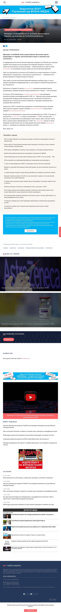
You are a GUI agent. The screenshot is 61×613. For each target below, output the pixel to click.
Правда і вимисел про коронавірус (18, 30)
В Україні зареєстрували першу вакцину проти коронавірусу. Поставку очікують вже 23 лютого (30, 182)
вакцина (6, 248)
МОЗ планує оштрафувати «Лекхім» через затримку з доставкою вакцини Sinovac (28, 150)
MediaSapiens (14, 50)
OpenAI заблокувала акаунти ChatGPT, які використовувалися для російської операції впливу (29, 426)
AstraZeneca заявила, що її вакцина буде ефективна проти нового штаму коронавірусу (26, 207)
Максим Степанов (36, 108)
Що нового (12, 17)
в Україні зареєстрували (32, 94)
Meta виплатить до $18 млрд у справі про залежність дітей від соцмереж (28, 478)
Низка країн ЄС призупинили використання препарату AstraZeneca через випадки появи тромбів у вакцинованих (29, 145)
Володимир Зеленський (17, 111)
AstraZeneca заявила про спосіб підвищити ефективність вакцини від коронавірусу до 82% (29, 202)
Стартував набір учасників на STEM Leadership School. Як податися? (26, 439)
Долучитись (30, 231)
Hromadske (6, 69)
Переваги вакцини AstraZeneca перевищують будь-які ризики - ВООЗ (25, 186)
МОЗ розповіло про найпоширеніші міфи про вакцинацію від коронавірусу (27, 160)
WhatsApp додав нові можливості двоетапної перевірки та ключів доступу (28, 435)
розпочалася (29, 88)
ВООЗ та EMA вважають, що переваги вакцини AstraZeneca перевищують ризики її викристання (29, 140)
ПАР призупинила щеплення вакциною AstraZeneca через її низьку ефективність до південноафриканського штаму (30, 196)
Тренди (7, 17)
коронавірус (21, 248)
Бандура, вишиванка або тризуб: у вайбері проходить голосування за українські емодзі (30, 444)
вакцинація (13, 248)
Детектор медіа (30, 510)
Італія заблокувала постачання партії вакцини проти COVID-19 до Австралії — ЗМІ (29, 157)
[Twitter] (6, 46)
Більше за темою (11, 254)
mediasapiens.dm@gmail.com (12, 583)
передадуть (50, 123)
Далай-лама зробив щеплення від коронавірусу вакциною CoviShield (25, 153)
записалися (40, 121)
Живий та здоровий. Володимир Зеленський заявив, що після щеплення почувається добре (30, 168)
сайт (37, 116)
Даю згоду (30, 610)
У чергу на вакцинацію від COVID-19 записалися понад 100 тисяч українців (27, 163)
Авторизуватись (25, 358)
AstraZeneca (49, 248)
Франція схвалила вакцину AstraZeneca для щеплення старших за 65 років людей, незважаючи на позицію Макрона (29, 177)
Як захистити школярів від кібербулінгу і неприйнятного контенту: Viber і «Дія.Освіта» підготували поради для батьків (28, 498)
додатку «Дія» (16, 116)
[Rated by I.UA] (26, 594)
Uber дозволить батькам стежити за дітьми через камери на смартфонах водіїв (30, 431)
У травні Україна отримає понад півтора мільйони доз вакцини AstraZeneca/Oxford (29, 172)
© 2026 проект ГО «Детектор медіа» (11, 582)
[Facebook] (4, 46)
